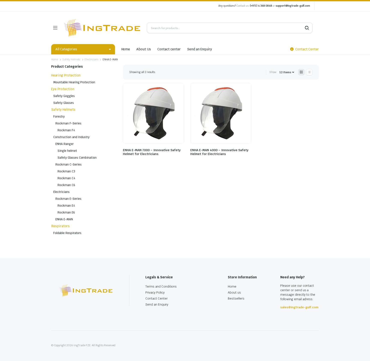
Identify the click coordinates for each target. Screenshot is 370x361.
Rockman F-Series (68, 123)
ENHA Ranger (64, 144)
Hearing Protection (66, 75)
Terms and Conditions (161, 286)
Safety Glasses (63, 103)
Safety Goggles (64, 96)
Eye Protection (62, 89)
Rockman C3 (66, 171)
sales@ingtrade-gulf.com (299, 307)
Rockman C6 (66, 185)
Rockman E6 (66, 212)
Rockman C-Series (68, 164)
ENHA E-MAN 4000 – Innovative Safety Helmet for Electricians (219, 152)
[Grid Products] (301, 72)
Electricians (91, 59)
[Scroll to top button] (360, 351)
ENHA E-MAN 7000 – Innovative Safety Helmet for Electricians (152, 152)
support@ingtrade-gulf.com (293, 5)
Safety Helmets (71, 59)
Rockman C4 (66, 178)
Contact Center (156, 298)
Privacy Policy (155, 292)
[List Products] (309, 72)
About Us (143, 49)
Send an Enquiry (199, 49)
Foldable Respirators (67, 233)
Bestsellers (236, 298)
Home (125, 49)
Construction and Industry (71, 137)
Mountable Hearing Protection (74, 82)
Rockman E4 (66, 205)
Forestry (59, 116)
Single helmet (67, 151)
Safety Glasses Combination (77, 158)
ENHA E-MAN (64, 219)
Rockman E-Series (68, 199)
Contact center (169, 49)
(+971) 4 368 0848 (261, 5)
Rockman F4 (66, 130)
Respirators (60, 226)
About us (234, 292)
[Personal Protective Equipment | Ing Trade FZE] (102, 28)
